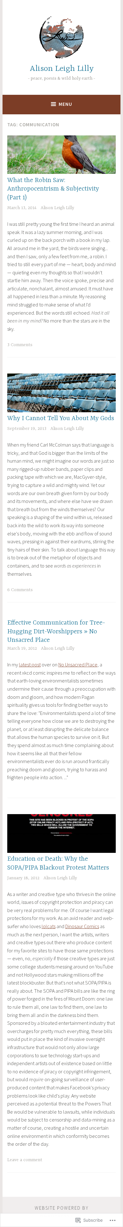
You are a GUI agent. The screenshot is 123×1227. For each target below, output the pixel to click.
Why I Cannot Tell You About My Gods (60, 418)
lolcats (49, 926)
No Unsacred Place (77, 664)
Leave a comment (24, 1159)
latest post (30, 664)
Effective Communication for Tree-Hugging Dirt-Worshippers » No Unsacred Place (56, 631)
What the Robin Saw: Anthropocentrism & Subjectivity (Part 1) (53, 189)
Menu (65, 104)
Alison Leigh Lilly (62, 68)
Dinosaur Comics (82, 926)
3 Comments (19, 344)
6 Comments (20, 589)
